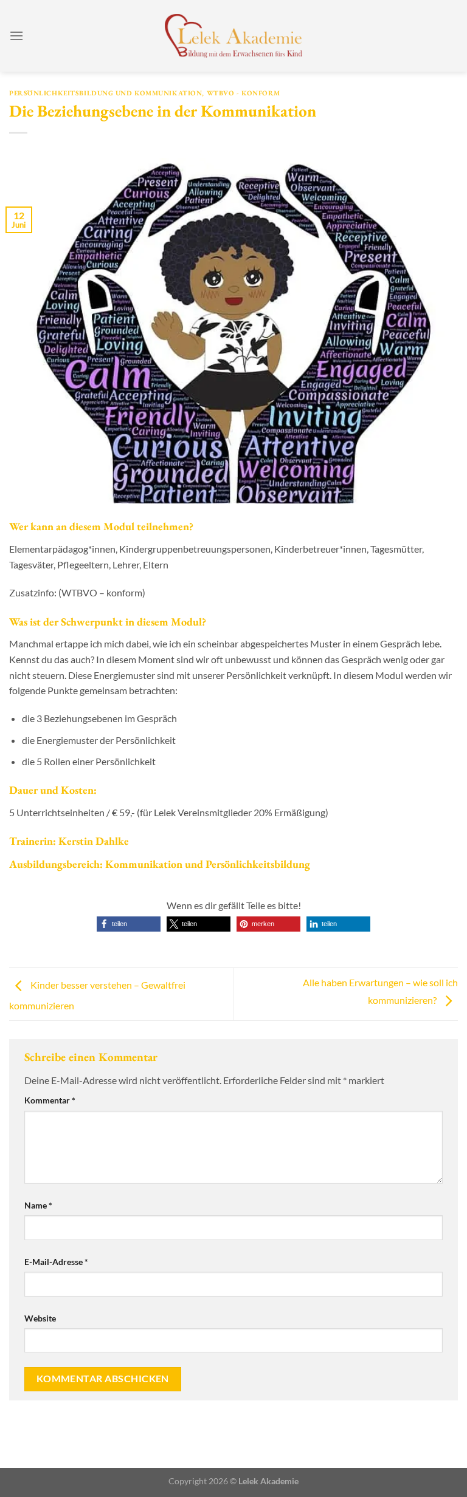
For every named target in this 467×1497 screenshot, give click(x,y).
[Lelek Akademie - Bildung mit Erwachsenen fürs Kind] (234, 36)
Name (38, 1205)
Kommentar (49, 1100)
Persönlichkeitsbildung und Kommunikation (105, 93)
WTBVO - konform (243, 93)
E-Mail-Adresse (56, 1262)
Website (40, 1318)
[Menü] (16, 35)
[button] (129, 924)
